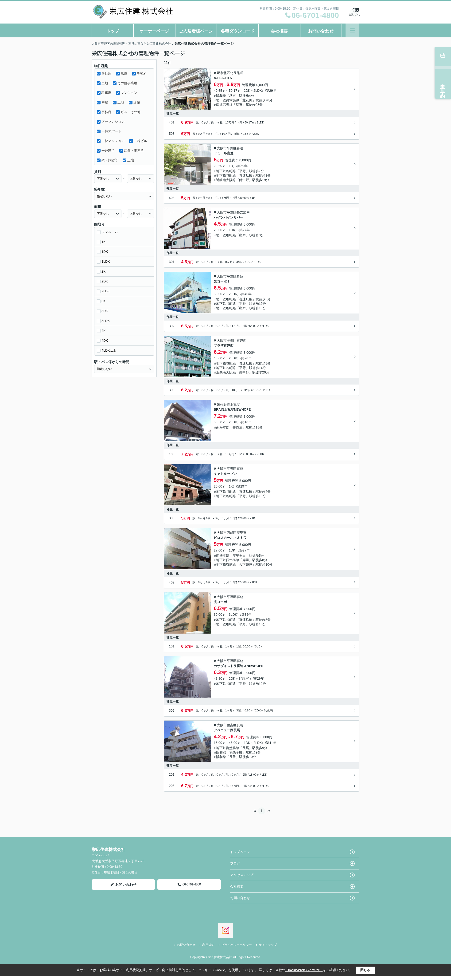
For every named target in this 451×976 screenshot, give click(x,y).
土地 (104, 83)
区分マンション (112, 121)
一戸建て (108, 150)
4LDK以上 (108, 350)
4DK (104, 340)
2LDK (105, 291)
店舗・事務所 (134, 150)
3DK (104, 311)
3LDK (105, 321)
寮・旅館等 (109, 160)
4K (103, 331)
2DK (104, 281)
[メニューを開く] (352, 30)
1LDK (105, 261)
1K (103, 242)
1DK (104, 252)
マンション (129, 93)
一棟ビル (140, 141)
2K (103, 271)
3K (103, 301)
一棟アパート (111, 131)
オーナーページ (154, 31)
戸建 (104, 102)
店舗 (124, 73)
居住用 (106, 73)
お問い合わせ (321, 31)
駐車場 (106, 93)
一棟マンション (112, 141)
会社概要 (279, 31)
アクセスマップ (241, 875)
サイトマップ (268, 945)
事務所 (142, 73)
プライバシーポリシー (236, 945)
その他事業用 (127, 83)
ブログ (235, 863)
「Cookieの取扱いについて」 (304, 970)
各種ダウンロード (238, 31)
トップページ (240, 852)
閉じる (365, 970)
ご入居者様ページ (196, 31)
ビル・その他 (130, 112)
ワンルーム (109, 232)
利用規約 (208, 945)
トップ (112, 31)
